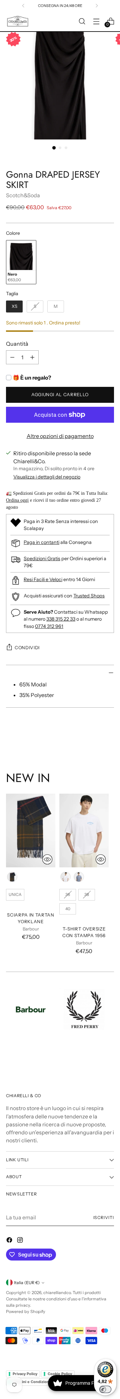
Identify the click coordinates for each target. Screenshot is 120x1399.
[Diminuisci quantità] (12, 357)
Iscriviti (103, 1217)
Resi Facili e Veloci (43, 579)
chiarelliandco (57, 1292)
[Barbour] (30, 1009)
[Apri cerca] (82, 21)
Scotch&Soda (23, 195)
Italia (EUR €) (27, 1282)
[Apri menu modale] (96, 21)
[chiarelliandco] (17, 21)
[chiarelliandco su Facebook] (10, 1241)
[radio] (21, 262)
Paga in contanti (41, 542)
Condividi (27, 647)
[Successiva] (96, 5)
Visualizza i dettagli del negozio (46, 477)
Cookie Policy (60, 1373)
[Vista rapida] (47, 859)
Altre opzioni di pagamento (60, 436)
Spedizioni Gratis (42, 559)
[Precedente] (23, 5)
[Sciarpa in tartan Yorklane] (30, 830)
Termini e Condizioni (31, 1381)
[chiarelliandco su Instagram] (21, 1241)
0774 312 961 (49, 626)
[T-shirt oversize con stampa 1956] (84, 830)
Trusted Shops (89, 596)
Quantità (17, 343)
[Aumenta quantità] (32, 357)
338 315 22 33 (60, 619)
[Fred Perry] (84, 1009)
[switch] (105, 1389)
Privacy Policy (25, 1373)
